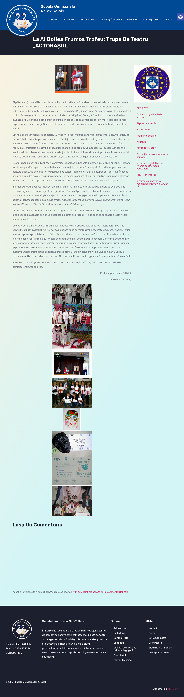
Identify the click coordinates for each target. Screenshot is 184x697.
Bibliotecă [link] (119, 633)
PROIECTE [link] (142, 108)
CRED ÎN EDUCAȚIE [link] (147, 148)
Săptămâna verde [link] (146, 123)
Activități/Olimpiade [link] (111, 19)
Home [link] (54, 19)
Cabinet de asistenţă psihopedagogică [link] (125, 649)
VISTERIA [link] (172, 688)
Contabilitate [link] (121, 637)
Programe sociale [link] (146, 135)
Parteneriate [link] (143, 129)
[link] (180, 16)
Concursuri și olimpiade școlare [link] (149, 116)
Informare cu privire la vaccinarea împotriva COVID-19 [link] (152, 184)
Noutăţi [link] (153, 628)
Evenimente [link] (155, 642)
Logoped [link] (119, 642)
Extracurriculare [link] (157, 637)
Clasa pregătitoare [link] (159, 652)
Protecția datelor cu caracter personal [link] (152, 156)
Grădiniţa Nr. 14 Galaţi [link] (160, 647)
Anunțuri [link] (141, 141)
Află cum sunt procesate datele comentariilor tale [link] (100, 591)
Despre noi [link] (68, 19)
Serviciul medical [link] (123, 660)
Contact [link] (168, 19)
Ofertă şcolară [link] (87, 19)
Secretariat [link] (120, 655)
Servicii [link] (153, 633)
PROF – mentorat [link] (146, 174)
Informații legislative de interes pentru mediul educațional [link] (149, 166)
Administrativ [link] (121, 628)
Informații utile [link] (151, 19)
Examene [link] (132, 19)
